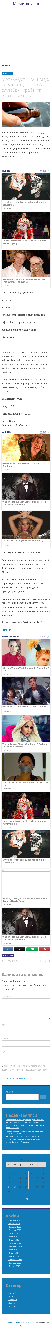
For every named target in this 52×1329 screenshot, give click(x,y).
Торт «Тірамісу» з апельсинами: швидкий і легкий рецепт (25, 1126)
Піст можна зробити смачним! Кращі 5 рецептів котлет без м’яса (23, 1140)
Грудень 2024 (14, 1243)
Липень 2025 (14, 1223)
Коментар (7, 997)
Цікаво (11, 1306)
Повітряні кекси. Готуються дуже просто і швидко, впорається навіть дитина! (25, 1120)
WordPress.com (27, 1325)
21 (31, 1182)
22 (37, 1182)
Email (5, 1038)
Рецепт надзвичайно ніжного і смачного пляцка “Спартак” (24, 1131)
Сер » (27, 1198)
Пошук (9, 1092)
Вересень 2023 (15, 1259)
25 (15, 1187)
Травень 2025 (14, 1230)
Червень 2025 (14, 1227)
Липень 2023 (14, 1266)
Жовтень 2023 (14, 1256)
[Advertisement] (26, 37)
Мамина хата (26, 3)
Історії (11, 1296)
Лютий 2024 (13, 1249)
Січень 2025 (13, 1240)
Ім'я (4, 1025)
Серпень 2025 (14, 1220)
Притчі (11, 1303)
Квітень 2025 (14, 1233)
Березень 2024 (15, 1246)
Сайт (4, 1052)
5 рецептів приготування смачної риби (24, 1136)
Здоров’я (9, 955)
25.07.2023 (7, 74)
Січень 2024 (13, 1253)
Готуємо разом (15, 1289)
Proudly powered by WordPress (16, 1322)
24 (9, 1187)
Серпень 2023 (14, 1262)
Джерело (6, 629)
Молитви (12, 1299)
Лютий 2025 (13, 1236)
